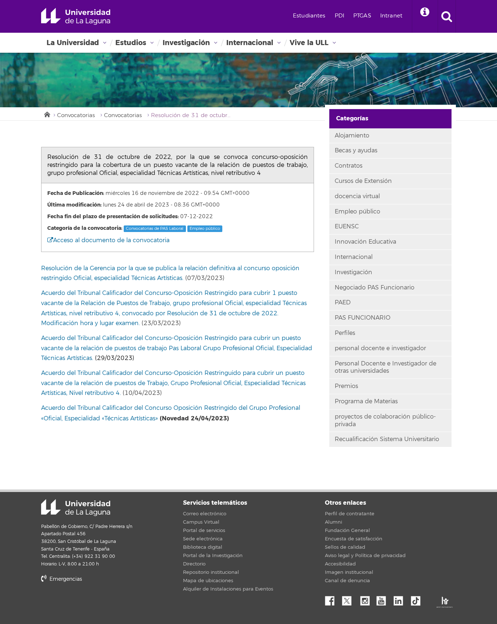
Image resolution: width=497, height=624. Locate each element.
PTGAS (362, 15)
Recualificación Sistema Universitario (387, 439)
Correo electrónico (204, 514)
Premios (346, 386)
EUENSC (347, 226)
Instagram (366, 599)
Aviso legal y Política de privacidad (365, 556)
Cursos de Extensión (363, 181)
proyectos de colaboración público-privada (385, 420)
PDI (339, 15)
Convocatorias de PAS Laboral (154, 228)
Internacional (249, 42)
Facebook (332, 599)
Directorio (194, 564)
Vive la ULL (309, 42)
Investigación (186, 42)
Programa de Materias (366, 401)
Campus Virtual (201, 522)
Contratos (348, 165)
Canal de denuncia (347, 581)
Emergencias (65, 579)
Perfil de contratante (349, 514)
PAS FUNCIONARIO (362, 317)
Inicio (46, 113)
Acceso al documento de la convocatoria (111, 240)
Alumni (333, 522)
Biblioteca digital (202, 547)
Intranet (391, 15)
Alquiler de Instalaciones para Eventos (228, 589)
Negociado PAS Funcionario (374, 287)
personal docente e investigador (380, 348)
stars (95, 604)
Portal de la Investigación (213, 556)
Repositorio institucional (211, 572)
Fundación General (347, 530)
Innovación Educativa (365, 241)
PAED (343, 302)
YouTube (383, 599)
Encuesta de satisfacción (353, 539)
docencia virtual (357, 196)
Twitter (349, 599)
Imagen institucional (349, 572)
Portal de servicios (204, 530)
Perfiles (345, 333)
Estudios (130, 42)
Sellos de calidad (345, 547)
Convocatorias (76, 115)
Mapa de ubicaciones (208, 581)
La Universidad (73, 42)
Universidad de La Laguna (75, 16)
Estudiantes (309, 15)
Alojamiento (352, 135)
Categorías (352, 118)
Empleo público (205, 228)
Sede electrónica (203, 539)
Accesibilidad (340, 564)
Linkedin (401, 599)
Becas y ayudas (356, 150)
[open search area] (447, 16)
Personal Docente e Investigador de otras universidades (385, 367)
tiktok (418, 599)
